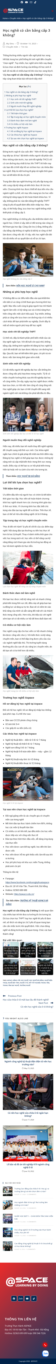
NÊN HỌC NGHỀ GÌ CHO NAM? (30, 285)
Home (5, 18)
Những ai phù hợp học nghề (17, 95)
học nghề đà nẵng (36, 980)
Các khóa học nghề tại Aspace (22, 134)
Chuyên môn (15, 18)
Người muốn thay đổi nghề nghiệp (24, 106)
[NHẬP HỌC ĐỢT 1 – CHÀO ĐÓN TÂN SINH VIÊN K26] (8, 1218)
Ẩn (29, 86)
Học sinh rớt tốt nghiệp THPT (21, 99)
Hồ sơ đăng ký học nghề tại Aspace (24, 131)
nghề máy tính (13, 983)
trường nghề (25, 985)
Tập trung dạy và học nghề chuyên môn (26, 117)
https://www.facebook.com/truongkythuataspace (27, 882)
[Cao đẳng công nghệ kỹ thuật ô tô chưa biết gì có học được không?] (8, 1246)
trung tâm (45, 983)
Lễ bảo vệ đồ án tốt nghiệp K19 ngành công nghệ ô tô (28, 1166)
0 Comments (31, 1194)
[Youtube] (27, 1298)
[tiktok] (34, 1298)
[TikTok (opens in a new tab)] (34, 2)
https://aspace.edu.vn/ (24, 894)
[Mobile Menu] (52, 11)
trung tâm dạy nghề (11, 985)
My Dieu (10, 43)
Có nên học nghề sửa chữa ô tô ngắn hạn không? (28, 1114)
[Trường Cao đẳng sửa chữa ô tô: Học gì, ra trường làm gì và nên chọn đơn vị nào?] (8, 1191)
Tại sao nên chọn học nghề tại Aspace (25, 138)
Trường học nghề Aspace (16, 127)
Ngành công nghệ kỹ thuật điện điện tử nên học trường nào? (28, 1063)
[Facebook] (14, 1298)
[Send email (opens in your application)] (31, 2)
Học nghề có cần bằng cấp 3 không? (21, 92)
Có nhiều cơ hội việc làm (19, 124)
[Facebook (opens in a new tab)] (22, 2)
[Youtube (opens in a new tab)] (26, 2)
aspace (9, 980)
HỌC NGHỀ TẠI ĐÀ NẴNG (28, 476)
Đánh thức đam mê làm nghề (22, 120)
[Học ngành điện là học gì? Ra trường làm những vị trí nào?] (8, 1205)
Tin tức (24, 47)
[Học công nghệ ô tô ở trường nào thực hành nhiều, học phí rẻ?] (8, 1232)
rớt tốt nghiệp (34, 983)
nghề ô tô (24, 983)
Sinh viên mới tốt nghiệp (19, 102)
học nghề (24, 980)
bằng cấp (16, 980)
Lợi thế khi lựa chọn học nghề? (18, 110)
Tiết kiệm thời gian (17, 113)
